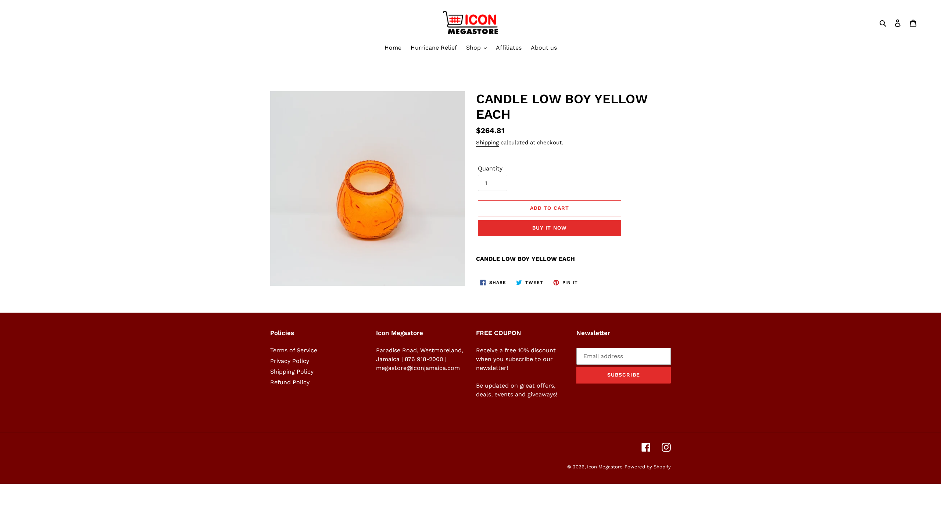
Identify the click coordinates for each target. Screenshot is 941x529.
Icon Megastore (605, 466)
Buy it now (549, 228)
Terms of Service (293, 350)
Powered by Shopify (648, 466)
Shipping (487, 142)
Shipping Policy (292, 371)
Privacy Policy (289, 360)
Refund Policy (290, 382)
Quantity (490, 168)
